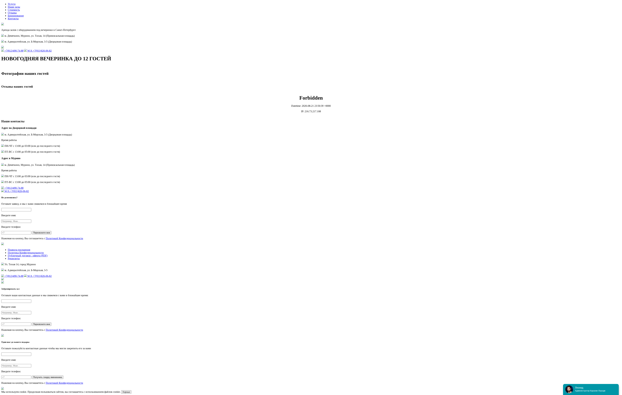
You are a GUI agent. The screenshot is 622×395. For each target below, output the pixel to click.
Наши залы (14, 7)
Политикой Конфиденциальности (64, 238)
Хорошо (126, 392)
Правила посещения (19, 249)
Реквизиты (14, 258)
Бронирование (16, 15)
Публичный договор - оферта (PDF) (27, 255)
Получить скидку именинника (47, 377)
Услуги (12, 4)
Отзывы (12, 12)
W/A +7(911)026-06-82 (39, 50)
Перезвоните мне (41, 232)
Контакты (13, 18)
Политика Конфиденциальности (26, 252)
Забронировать (9, 66)
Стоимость (14, 9)
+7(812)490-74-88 (13, 50)
